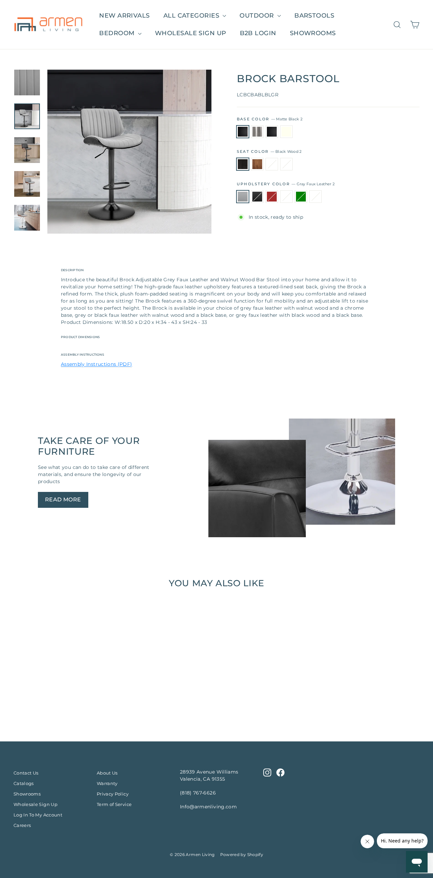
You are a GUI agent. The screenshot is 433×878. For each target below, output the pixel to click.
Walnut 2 (257, 164)
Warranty (107, 783)
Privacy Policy (113, 794)
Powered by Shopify (241, 854)
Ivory (286, 132)
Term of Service (114, 804)
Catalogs (24, 783)
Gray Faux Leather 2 (243, 197)
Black (272, 132)
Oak (286, 164)
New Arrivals (124, 15)
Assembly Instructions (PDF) (96, 364)
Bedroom (117, 33)
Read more (63, 499)
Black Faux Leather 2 (257, 197)
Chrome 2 (257, 132)
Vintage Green (301, 197)
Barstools (314, 15)
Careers (22, 825)
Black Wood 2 (243, 164)
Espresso (272, 164)
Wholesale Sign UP (190, 33)
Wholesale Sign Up (36, 804)
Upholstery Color (286, 184)
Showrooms (313, 33)
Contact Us (26, 773)
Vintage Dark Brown (272, 197)
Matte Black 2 (243, 132)
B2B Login (258, 33)
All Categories (192, 15)
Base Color (269, 119)
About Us (107, 773)
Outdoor (258, 15)
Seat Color (269, 151)
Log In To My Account (38, 814)
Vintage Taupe (315, 197)
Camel (286, 197)
